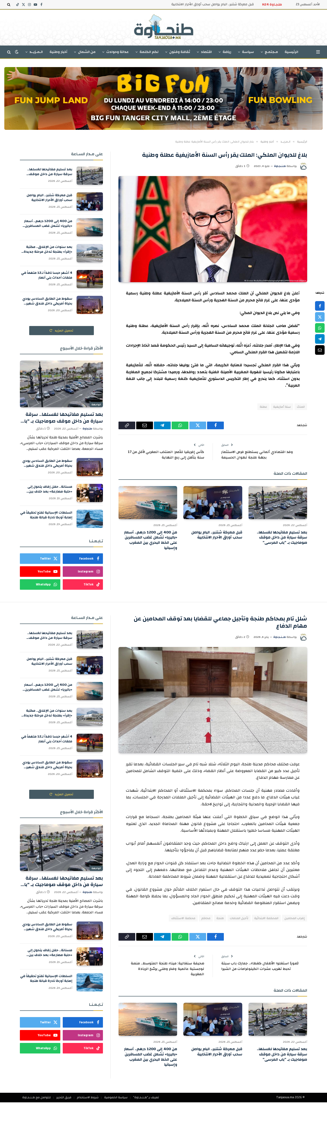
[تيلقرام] (320, 339)
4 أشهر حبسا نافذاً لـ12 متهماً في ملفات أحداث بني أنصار (46, 275)
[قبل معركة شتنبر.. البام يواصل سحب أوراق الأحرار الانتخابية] (212, 502)
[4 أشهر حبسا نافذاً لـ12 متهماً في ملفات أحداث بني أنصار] (90, 279)
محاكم (205, 918)
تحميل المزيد (63, 330)
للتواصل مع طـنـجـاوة (36, 1097)
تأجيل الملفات (239, 918)
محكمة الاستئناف (183, 918)
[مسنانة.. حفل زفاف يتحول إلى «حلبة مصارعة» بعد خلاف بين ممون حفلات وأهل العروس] (90, 493)
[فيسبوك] (320, 306)
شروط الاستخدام (88, 1097)
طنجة (220, 918)
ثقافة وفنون (179, 52)
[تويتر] (320, 317)
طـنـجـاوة (280, 166)
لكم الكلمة (149, 52)
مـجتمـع (271, 52)
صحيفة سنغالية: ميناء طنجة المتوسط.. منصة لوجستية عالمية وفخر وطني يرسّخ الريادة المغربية (167, 968)
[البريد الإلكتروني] (320, 350)
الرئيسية (291, 52)
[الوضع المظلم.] (17, 52)
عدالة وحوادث (117, 52)
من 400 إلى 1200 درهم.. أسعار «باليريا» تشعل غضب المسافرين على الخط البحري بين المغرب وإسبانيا (150, 540)
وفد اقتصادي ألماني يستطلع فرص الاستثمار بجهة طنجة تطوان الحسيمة (257, 455)
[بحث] (9, 4)
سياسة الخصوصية (116, 1097)
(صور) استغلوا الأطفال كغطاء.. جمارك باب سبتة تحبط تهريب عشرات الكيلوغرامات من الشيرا (259, 966)
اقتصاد (206, 52)
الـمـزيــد (36, 52)
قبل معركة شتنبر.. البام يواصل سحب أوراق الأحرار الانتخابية (212, 4)
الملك (301, 407)
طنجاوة (87, 428)
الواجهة (96, 404)
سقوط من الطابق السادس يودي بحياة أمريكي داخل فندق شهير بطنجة (47, 301)
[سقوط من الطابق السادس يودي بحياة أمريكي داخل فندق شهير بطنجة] (90, 305)
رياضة (227, 52)
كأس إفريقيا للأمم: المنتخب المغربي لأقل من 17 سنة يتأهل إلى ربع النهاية (166, 455)
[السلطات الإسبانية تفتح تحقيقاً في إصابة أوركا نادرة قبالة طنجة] (90, 519)
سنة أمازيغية (282, 407)
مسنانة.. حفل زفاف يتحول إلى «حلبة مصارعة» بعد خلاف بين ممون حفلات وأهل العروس (50, 489)
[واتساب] (320, 328)
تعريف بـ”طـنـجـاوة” (146, 1097)
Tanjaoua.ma (285, 1097)
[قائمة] (318, 51)
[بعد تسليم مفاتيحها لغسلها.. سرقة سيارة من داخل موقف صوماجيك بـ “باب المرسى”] (277, 502)
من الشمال (87, 52)
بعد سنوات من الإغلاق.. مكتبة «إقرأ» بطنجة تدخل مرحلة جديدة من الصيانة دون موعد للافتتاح (48, 249)
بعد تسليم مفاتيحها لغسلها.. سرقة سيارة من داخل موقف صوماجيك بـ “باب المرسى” (282, 537)
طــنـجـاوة (279, 637)
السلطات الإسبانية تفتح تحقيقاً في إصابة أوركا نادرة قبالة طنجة (46, 515)
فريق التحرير (63, 1097)
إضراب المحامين (294, 918)
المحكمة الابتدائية (266, 918)
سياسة (248, 52)
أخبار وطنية (58, 52)
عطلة (263, 407)
